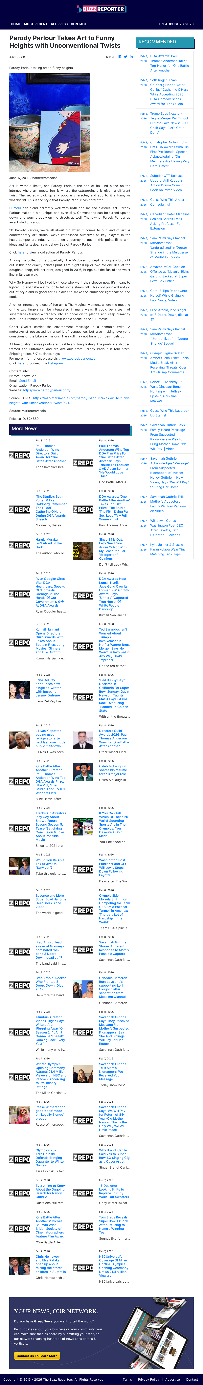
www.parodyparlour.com (79, 358)
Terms (127, 1379)
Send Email (27, 381)
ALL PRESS (59, 24)
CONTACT (79, 24)
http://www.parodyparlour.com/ (46, 390)
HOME (16, 24)
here (21, 252)
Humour (15, 208)
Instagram (55, 363)
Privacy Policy (148, 1379)
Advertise (172, 1379)
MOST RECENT (36, 24)
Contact (192, 1379)
